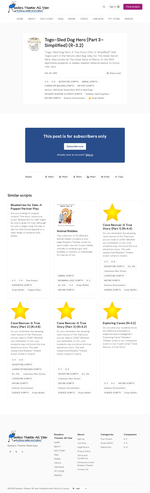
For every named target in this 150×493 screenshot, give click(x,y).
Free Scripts (32, 280)
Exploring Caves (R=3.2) (119, 323)
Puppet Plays (34, 289)
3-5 (21, 280)
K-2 (14, 280)
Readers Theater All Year (26, 488)
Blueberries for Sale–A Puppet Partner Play (26, 207)
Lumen (66, 488)
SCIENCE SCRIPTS (112, 289)
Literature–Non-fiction (115, 271)
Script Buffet (18, 289)
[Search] (104, 6)
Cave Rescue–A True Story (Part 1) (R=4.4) (117, 226)
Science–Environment (114, 285)
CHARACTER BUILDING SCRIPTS (26, 369)
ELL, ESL (62, 285)
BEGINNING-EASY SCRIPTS (70, 280)
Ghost (57, 488)
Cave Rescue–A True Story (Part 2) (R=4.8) (25, 325)
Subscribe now (75, 146)
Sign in (89, 154)
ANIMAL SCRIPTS (66, 275)
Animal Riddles (67, 231)
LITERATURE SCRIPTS (114, 275)
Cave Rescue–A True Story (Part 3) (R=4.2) (72, 325)
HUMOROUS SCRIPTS (22, 285)
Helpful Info (106, 447)
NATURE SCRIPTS (66, 289)
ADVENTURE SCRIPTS (114, 266)
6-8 (113, 261)
